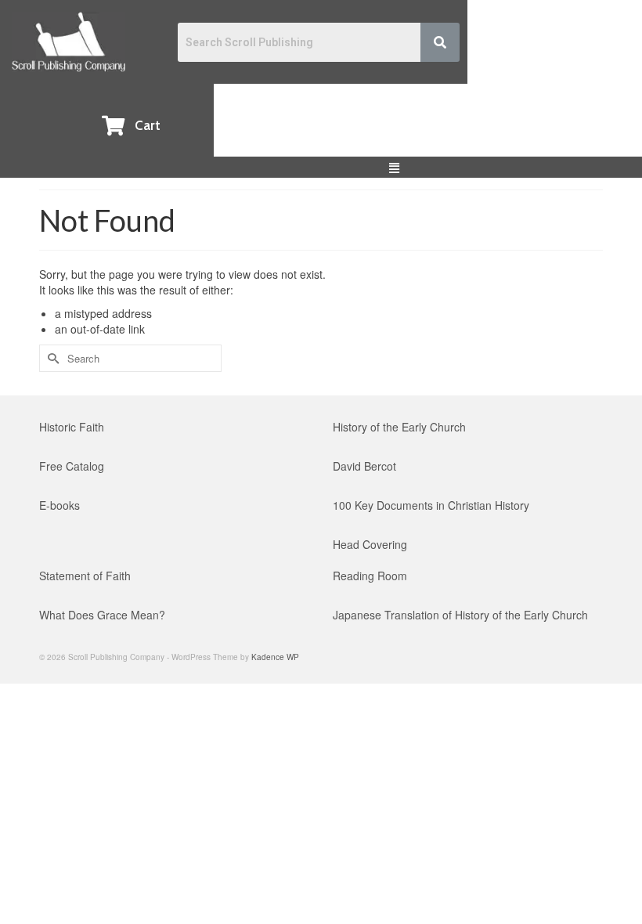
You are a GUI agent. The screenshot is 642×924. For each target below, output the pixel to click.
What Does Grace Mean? (102, 615)
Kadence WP (275, 656)
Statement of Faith (85, 575)
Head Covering (370, 544)
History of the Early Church (399, 427)
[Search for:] (130, 358)
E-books (59, 505)
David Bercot (364, 466)
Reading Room (370, 575)
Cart (147, 125)
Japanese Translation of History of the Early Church (460, 615)
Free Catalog (71, 466)
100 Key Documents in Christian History (431, 505)
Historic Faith (71, 427)
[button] (394, 167)
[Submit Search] (51, 358)
